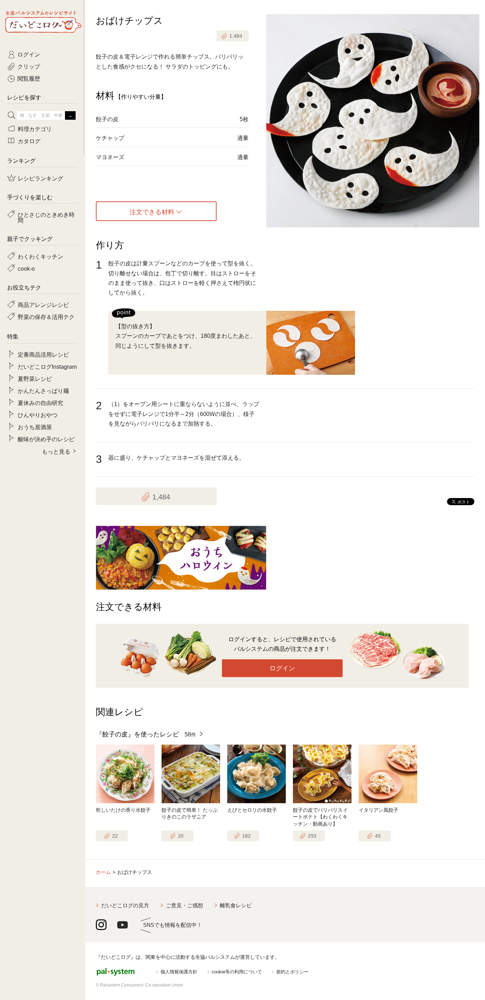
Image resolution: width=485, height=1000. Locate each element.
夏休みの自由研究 (40, 402)
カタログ (29, 141)
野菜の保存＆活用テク (46, 316)
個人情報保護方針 (178, 971)
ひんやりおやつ (38, 414)
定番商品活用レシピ (43, 354)
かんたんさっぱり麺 (43, 390)
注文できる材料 (152, 211)
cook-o (26, 268)
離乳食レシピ (236, 905)
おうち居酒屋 (35, 426)
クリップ (28, 66)
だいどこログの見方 (125, 905)
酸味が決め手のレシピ (46, 439)
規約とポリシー (292, 971)
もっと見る (56, 451)
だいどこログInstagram (47, 366)
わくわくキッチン (40, 256)
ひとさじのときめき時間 (46, 217)
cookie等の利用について (237, 971)
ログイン (282, 668)
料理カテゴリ (35, 128)
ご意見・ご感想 (184, 905)
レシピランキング (40, 178)
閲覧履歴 (28, 78)
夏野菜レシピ (35, 378)
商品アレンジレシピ (43, 304)
